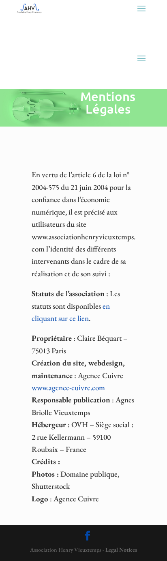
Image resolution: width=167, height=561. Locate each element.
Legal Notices (121, 549)
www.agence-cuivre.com (68, 388)
